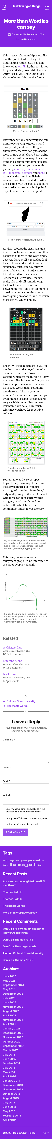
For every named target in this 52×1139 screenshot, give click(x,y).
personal (34, 860)
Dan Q (6, 928)
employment (14, 861)
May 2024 (9, 989)
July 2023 (9, 998)
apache (5, 861)
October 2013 (11, 1093)
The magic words (14, 905)
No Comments (28, 39)
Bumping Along (12, 661)
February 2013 (12, 1115)
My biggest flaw (12, 647)
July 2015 (9, 1054)
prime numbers (33, 169)
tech (5, 865)
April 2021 (9, 1024)
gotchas (24, 861)
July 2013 (9, 1102)
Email (6, 781)
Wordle (21, 66)
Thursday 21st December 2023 (28, 34)
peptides (27, 173)
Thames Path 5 (24, 960)
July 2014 (9, 1067)
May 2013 (9, 1111)
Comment (9, 739)
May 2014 (9, 1072)
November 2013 (13, 1089)
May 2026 (9, 980)
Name (7, 767)
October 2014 (11, 1063)
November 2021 (13, 1019)
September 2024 (13, 985)
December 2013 (13, 1085)
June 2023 (9, 1002)
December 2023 (13, 993)
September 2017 (13, 1045)
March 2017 (10, 1050)
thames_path (23, 864)
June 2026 (9, 976)
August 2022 (11, 1011)
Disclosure (9, 674)
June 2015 (9, 1059)
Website (7, 795)
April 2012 (9, 1119)
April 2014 (9, 1076)
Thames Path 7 (12, 892)
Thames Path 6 (12, 898)
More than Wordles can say (20, 912)
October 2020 (12, 1041)
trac (40, 865)
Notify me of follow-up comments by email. (27, 818)
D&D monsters (12, 173)
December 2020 (13, 1032)
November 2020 (13, 1037)
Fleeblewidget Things (26, 6)
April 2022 (9, 1015)
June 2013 (9, 1106)
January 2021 (11, 1028)
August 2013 (11, 1098)
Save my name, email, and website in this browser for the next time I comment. (25, 810)
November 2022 (13, 1006)
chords (18, 169)
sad (42, 861)
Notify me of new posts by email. (22, 824)
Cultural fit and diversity (28, 953)
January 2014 (11, 1080)
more (41, 173)
